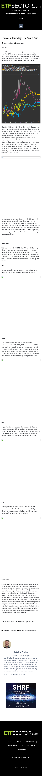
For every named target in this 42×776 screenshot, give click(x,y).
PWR (34, 630)
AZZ (20, 630)
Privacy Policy (12, 745)
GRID (28, 630)
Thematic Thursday (9, 630)
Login (21, 18)
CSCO (24, 630)
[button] (21, 26)
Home (9, 742)
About (19, 742)
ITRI (31, 630)
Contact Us (30, 742)
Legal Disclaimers (28, 745)
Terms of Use (21, 749)
